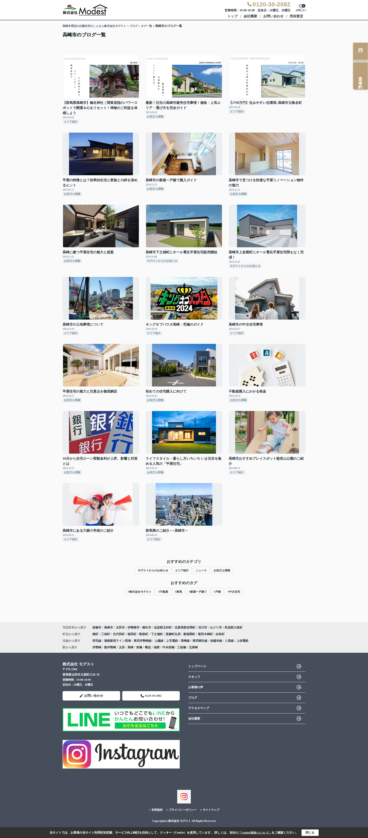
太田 (122, 647)
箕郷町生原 (173, 634)
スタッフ (194, 676)
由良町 (220, 634)
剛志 (148, 647)
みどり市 (216, 627)
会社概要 (250, 16)
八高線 (230, 640)
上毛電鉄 (172, 640)
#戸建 (217, 591)
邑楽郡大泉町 (234, 627)
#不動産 (163, 591)
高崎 (131, 647)
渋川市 (202, 627)
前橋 (139, 647)
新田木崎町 (206, 634)
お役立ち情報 (222, 570)
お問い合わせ (273, 16)
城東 (157, 647)
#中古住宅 (234, 591)
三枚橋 (181, 647)
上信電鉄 (243, 640)
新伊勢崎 (110, 647)
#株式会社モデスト (140, 591)
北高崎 (193, 647)
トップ (232, 16)
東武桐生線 (200, 640)
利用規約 (157, 809)
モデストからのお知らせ (153, 570)
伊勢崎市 (133, 627)
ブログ (192, 697)
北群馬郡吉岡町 (185, 627)
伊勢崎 (96, 647)
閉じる (310, 832)
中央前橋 (168, 647)
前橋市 (96, 627)
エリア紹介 (182, 570)
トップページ (197, 666)
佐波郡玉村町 (163, 627)
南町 (95, 634)
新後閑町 (189, 634)
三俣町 (106, 634)
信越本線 (216, 640)
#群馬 (178, 591)
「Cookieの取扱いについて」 (255, 832)
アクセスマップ (198, 708)
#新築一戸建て (198, 591)
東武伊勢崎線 (143, 640)
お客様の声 (195, 687)
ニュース (201, 570)
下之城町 (157, 634)
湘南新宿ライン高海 (118, 640)
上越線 (159, 640)
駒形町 (144, 634)
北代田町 (119, 634)
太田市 (120, 627)
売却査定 (296, 16)
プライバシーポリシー (183, 809)
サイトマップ (211, 809)
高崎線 (186, 640)
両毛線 (97, 640)
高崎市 (108, 627)
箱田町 (132, 634)
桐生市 (146, 627)
